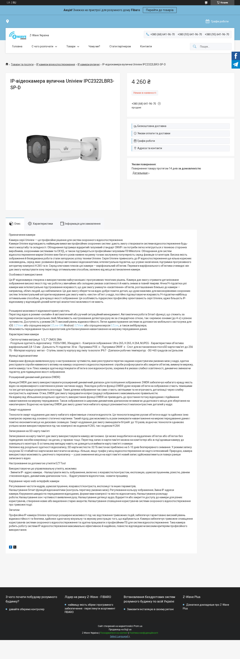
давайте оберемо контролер (26, 609)
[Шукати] (194, 47)
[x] (14, 547)
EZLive (115, 325)
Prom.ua (138, 626)
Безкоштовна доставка (151, 126)
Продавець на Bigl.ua (120, 629)
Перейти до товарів (160, 10)
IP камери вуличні (89, 64)
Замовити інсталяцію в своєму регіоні (150, 609)
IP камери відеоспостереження (55, 64)
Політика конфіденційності (143, 633)
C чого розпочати (42, 46)
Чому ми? (94, 46)
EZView (18, 325)
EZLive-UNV (57, 325)
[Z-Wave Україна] (17, 35)
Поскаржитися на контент (114, 633)
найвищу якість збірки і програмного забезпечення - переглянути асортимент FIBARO (90, 608)
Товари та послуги (22, 64)
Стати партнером (120, 46)
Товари (70, 46)
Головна (17, 46)
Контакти (146, 46)
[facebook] (10, 547)
